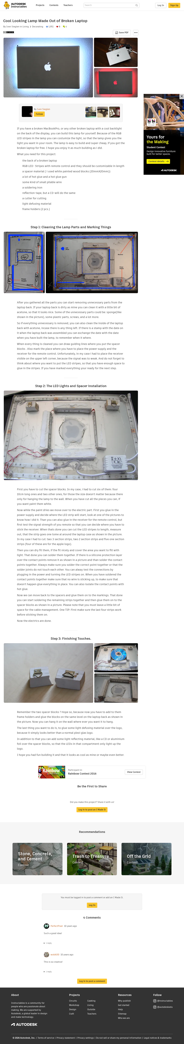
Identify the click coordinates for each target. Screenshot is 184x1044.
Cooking (91, 1000)
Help (120, 1009)
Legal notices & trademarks (157, 1037)
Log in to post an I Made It (92, 809)
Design (72, 1009)
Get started (123, 1005)
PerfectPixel (57, 926)
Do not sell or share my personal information (118, 1037)
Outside (91, 1009)
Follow (39, 114)
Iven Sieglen (12, 26)
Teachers (68, 5)
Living (25, 26)
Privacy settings (85, 1037)
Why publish (124, 1000)
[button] (135, 32)
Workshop (74, 1005)
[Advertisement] (164, 134)
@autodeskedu (165, 1007)
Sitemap (122, 1013)
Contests (53, 5)
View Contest (133, 772)
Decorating (37, 26)
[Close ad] (181, 96)
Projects (40, 5)
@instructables (165, 1000)
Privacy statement (65, 1037)
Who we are (124, 1018)
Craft (71, 1013)
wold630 (55, 954)
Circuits (73, 1000)
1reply (49, 943)
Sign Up (174, 5)
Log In (160, 5)
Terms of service (46, 1037)
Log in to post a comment (92, 981)
